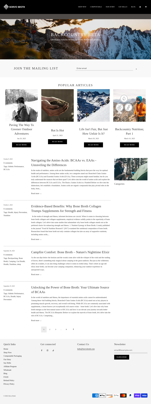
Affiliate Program (10, 366)
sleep (19, 264)
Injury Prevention (20, 212)
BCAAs (7, 169)
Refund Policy (9, 380)
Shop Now (82, 7)
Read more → (36, 193)
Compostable (96, 7)
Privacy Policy (9, 384)
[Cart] (146, 7)
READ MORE (21, 145)
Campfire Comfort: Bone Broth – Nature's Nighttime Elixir (70, 252)
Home (6, 349)
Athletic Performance (16, 166)
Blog (133, 7)
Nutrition (7, 215)
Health (10, 212)
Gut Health (21, 261)
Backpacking (13, 258)
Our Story (110, 7)
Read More (57, 142)
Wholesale (7, 370)
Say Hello (123, 7)
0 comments (8, 163)
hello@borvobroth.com (86, 349)
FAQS (6, 377)
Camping (12, 261)
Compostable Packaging (13, 356)
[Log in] (140, 7)
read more (129, 145)
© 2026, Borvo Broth (10, 396)
